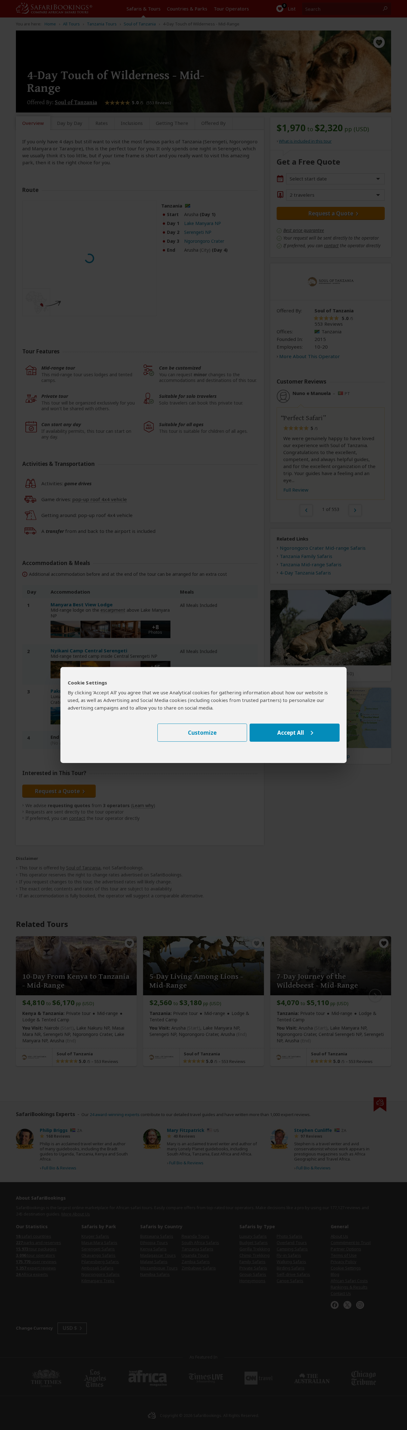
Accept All (290, 732)
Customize (202, 732)
